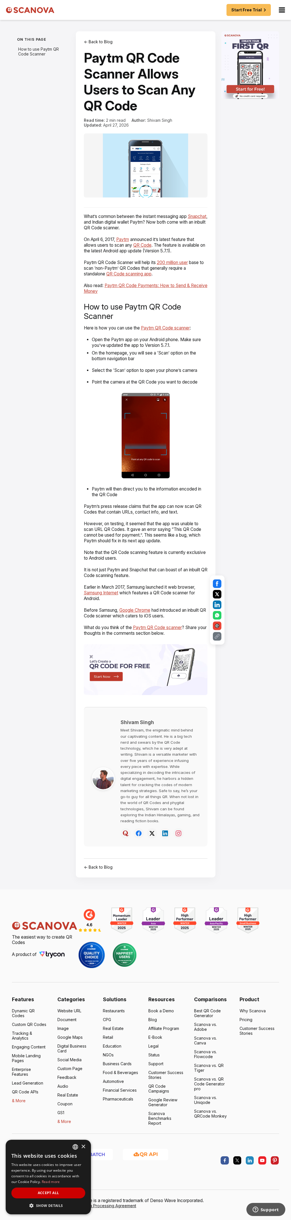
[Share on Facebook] (217, 584)
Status (154, 1054)
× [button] (83, 1147)
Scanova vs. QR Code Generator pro (209, 1084)
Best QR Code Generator (207, 1013)
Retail (108, 1037)
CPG (107, 1019)
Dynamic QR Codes (23, 1013)
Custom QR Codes (29, 1024)
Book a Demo (161, 1010)
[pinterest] (275, 1160)
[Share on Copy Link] (217, 636)
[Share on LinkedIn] (217, 605)
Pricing (246, 1019)
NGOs (108, 1054)
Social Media (69, 1059)
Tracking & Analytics (22, 1035)
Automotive (113, 1081)
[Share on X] (217, 594)
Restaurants (114, 1010)
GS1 (60, 1112)
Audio (62, 1086)
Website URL (69, 1010)
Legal (153, 1046)
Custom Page (69, 1068)
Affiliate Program (163, 1028)
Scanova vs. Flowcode (205, 1054)
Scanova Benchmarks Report (159, 1118)
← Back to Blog (98, 41)
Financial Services (120, 1090)
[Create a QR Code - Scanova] (250, 65)
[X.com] (237, 1160)
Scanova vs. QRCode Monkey (210, 1113)
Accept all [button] (48, 1192)
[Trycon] (52, 954)
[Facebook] (139, 833)
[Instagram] (178, 833)
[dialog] (48, 1177)
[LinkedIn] (165, 833)
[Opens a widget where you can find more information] (265, 1210)
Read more (51, 1181)
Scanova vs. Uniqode (205, 1100)
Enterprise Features (21, 1072)
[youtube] (262, 1160)
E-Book (155, 1037)
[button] (48, 1205)
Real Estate (67, 1095)
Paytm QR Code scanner (165, 328)
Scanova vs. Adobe (205, 1027)
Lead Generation (27, 1083)
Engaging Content (28, 1046)
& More (19, 1100)
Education (112, 1046)
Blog (152, 1019)
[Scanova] (30, 10)
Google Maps (70, 1037)
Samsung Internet (101, 592)
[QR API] (145, 1154)
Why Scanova (253, 1010)
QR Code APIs (25, 1091)
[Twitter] (152, 833)
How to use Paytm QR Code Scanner (38, 51)
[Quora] (125, 833)
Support (155, 1063)
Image (63, 1028)
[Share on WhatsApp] (217, 615)
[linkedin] (250, 1160)
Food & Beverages (120, 1072)
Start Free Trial (246, 9)
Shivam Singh (159, 120)
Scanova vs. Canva (205, 1040)
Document (66, 1019)
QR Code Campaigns (158, 1088)
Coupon (64, 1103)
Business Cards (117, 1063)
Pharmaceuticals (118, 1099)
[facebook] (225, 1160)
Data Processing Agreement (110, 1205)
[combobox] (75, 1147)
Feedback (66, 1077)
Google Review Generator (162, 1102)
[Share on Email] (217, 626)
